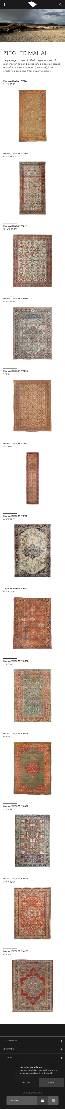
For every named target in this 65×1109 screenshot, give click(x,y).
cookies (31, 1070)
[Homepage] (32, 4)
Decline (26, 1083)
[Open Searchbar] (60, 4)
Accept (51, 1083)
